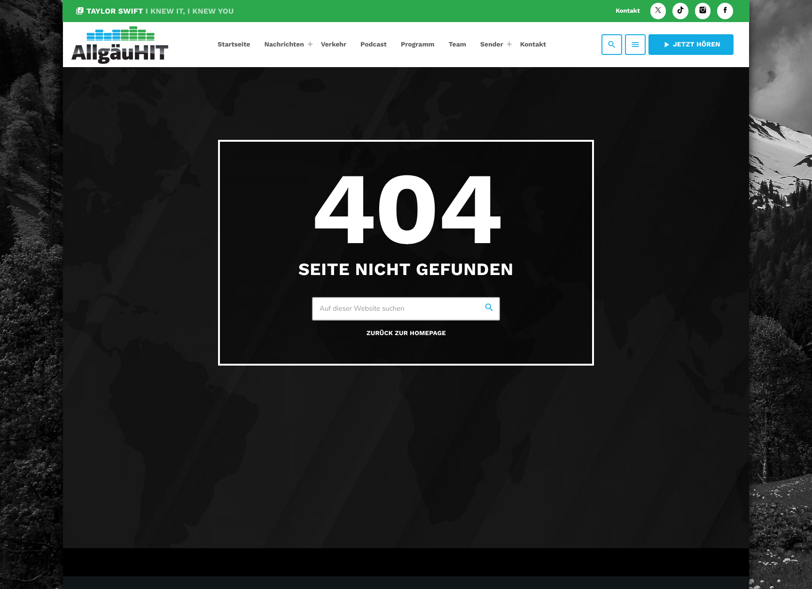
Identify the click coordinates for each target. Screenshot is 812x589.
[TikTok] (680, 11)
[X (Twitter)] (658, 11)
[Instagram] (703, 11)
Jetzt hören (691, 44)
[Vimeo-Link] (119, 44)
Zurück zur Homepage (406, 333)
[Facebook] (725, 11)
